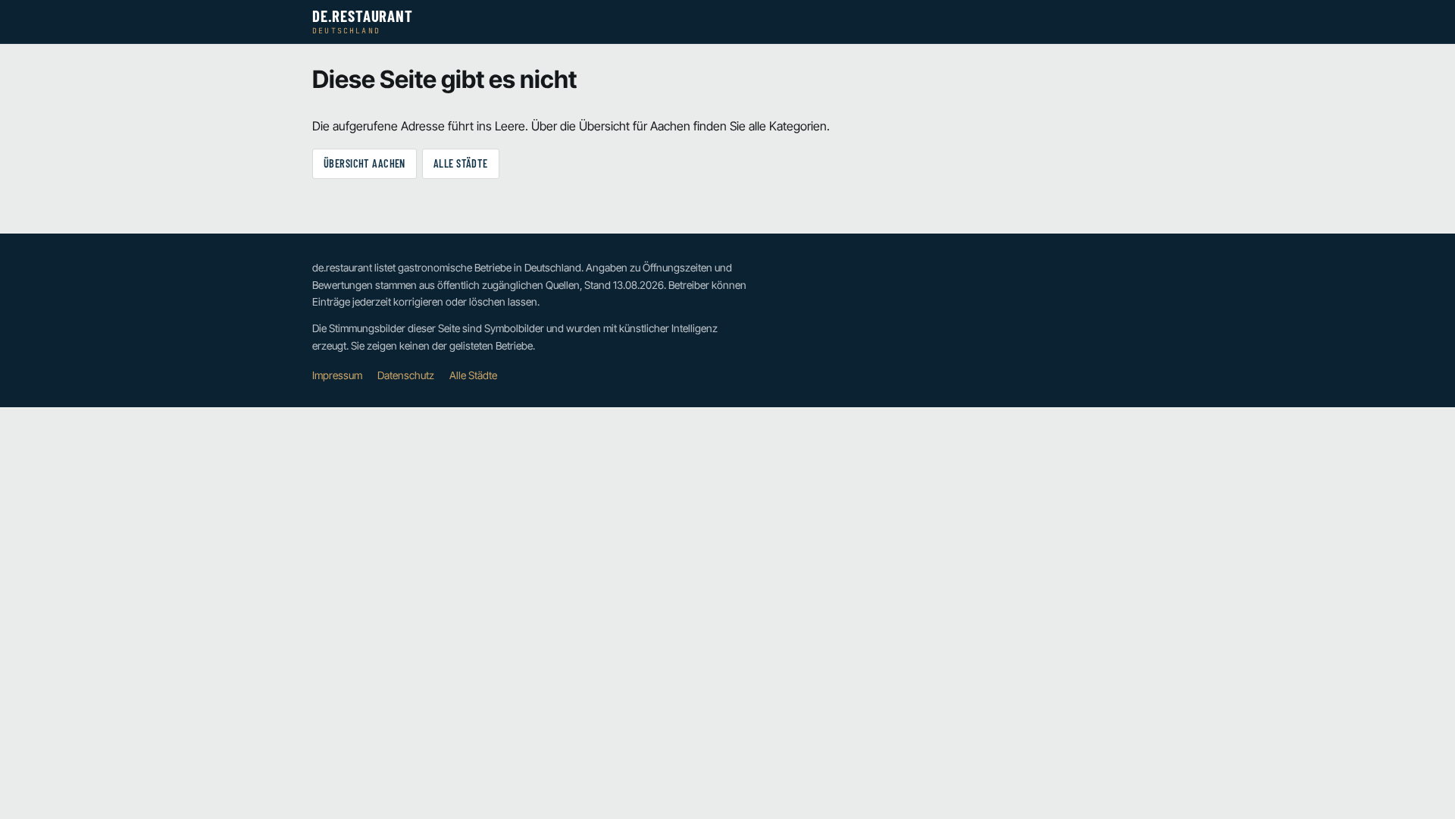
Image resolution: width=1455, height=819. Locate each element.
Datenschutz (405, 375)
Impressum (337, 375)
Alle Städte (460, 163)
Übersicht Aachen (364, 163)
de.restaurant (362, 21)
